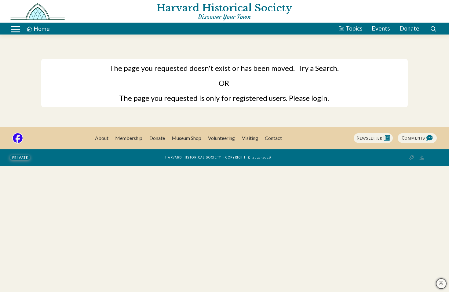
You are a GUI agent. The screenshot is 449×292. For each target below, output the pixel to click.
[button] (16, 29)
